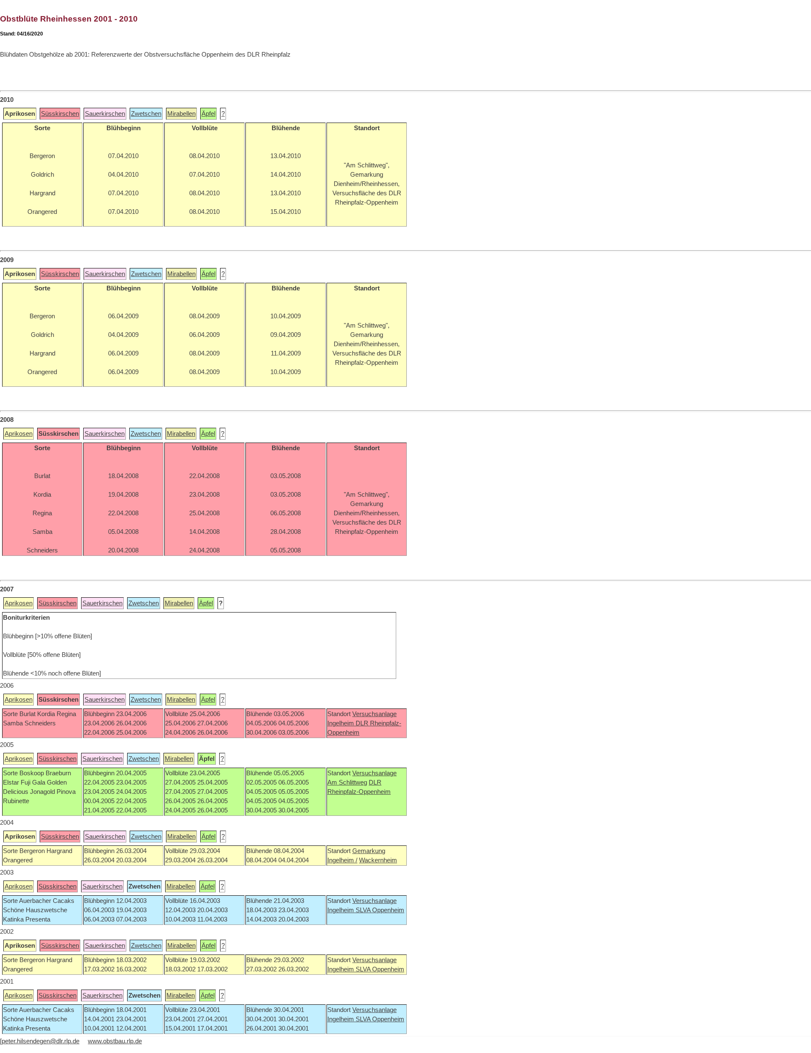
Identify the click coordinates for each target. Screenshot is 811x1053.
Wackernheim (378, 860)
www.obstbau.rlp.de (115, 1041)
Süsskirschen (60, 113)
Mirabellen (181, 113)
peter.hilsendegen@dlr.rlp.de (40, 1041)
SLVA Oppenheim (380, 910)
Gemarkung (368, 851)
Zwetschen (146, 113)
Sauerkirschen (105, 113)
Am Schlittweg (347, 782)
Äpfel (208, 113)
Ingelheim (341, 723)
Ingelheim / (342, 860)
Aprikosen (19, 433)
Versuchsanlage (374, 714)
